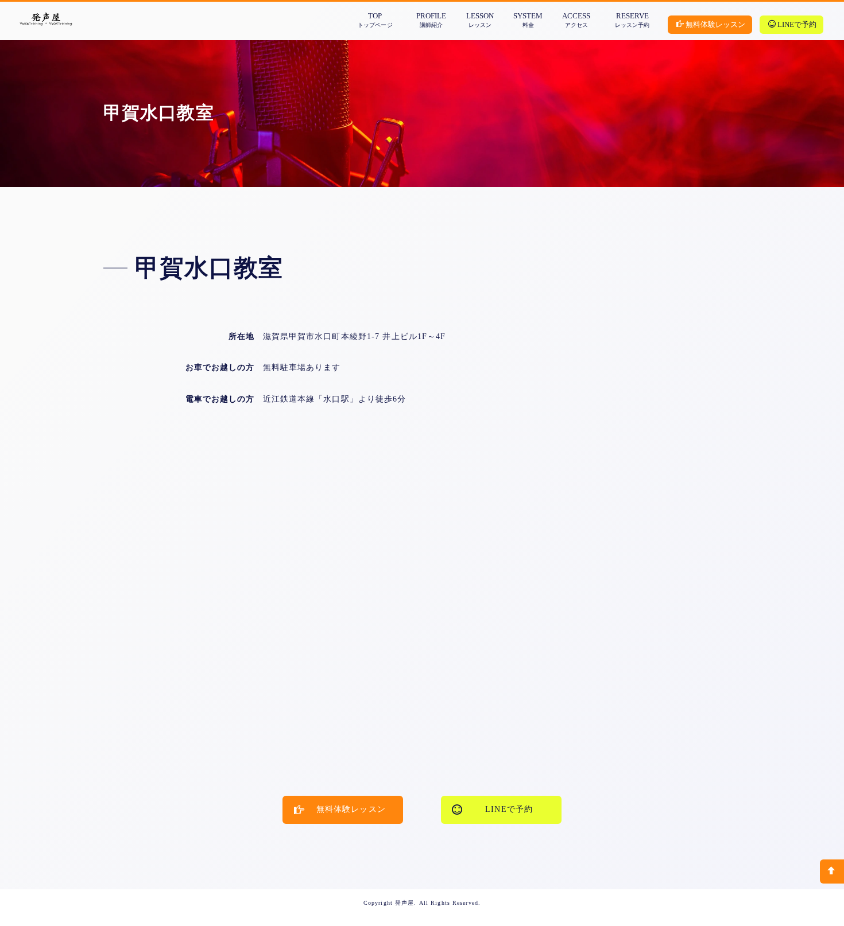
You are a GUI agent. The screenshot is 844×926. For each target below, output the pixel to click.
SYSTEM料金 (528, 19)
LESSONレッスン (480, 19)
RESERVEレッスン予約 (632, 19)
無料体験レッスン (715, 24)
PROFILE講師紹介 (431, 19)
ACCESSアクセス (576, 19)
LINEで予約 (796, 24)
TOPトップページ (375, 19)
